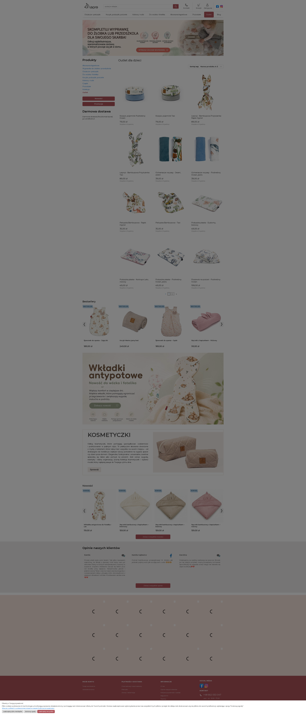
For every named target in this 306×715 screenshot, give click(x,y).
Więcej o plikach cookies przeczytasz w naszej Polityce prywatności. (28, 708)
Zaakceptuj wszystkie (45, 711)
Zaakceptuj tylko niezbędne (12, 711)
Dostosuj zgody (30, 711)
